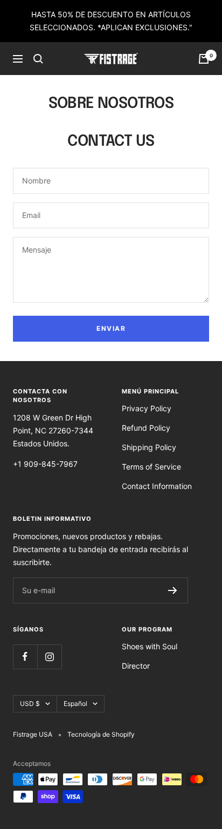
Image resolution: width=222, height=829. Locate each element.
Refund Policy (146, 427)
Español (75, 703)
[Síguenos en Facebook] (25, 656)
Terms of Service (151, 466)
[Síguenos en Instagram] (49, 656)
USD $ (30, 703)
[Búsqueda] (38, 59)
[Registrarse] (172, 590)
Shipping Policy (149, 447)
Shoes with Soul (149, 646)
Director (136, 665)
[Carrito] (203, 59)
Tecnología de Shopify (101, 734)
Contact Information (157, 486)
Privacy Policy (146, 408)
